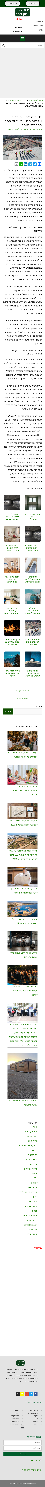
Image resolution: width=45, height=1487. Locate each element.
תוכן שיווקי (33, 1229)
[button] (22, 38)
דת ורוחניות (33, 1154)
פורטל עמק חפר (36, 100)
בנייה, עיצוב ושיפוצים (17, 100)
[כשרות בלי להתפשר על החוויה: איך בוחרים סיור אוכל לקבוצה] (23, 741)
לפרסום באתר (35, 1460)
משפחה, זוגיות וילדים (28, 1192)
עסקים (35, 1210)
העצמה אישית (31, 1159)
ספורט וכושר (32, 1201)
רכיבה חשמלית (31, 1224)
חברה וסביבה (32, 1164)
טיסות (35, 1173)
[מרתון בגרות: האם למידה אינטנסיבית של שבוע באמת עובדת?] (23, 774)
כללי (36, 1178)
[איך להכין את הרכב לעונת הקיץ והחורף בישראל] (23, 941)
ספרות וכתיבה (31, 1206)
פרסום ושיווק (32, 1220)
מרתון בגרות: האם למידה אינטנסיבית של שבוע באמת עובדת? (25, 790)
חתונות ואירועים (31, 1168)
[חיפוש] (3, 45)
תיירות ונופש (32, 1234)
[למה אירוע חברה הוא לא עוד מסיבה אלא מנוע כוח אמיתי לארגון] (23, 975)
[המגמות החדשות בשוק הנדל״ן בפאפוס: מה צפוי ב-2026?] (23, 909)
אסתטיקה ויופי (31, 1131)
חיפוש (39, 706)
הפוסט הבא (22, 698)
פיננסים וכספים (30, 1215)
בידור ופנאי (33, 1141)
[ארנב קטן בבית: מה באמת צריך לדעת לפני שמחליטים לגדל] (23, 877)
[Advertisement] (22, 73)
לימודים (34, 1182)
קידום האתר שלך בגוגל (32, 1470)
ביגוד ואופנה (32, 1136)
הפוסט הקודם (22, 690)
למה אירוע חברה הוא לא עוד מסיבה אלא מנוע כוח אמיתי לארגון (25, 991)
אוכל (35, 1127)
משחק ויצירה (32, 1187)
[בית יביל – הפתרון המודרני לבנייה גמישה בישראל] (23, 1076)
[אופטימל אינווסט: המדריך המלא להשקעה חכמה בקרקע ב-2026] (23, 811)
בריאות (34, 1150)
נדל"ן (35, 1196)
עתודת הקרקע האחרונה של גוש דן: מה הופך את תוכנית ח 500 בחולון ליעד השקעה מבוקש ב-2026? (23, 855)
